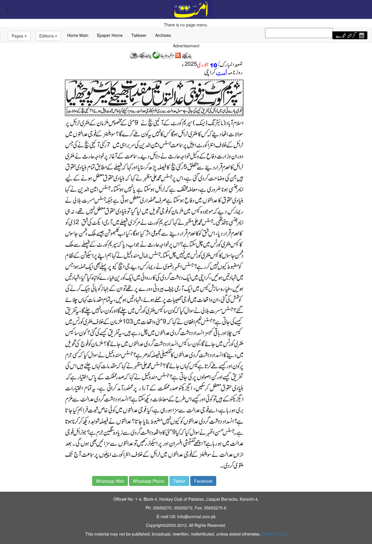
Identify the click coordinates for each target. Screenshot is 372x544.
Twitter (179, 481)
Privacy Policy (274, 534)
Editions (47, 36)
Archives (163, 35)
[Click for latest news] (192, 9)
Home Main (77, 35)
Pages (18, 36)
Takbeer (138, 35)
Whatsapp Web (110, 481)
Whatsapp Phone (148, 481)
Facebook (203, 481)
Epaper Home (110, 35)
